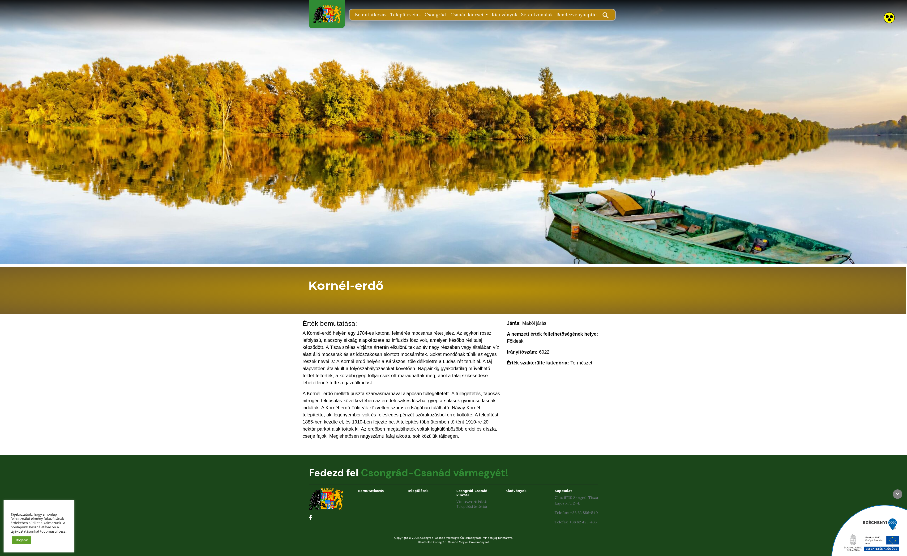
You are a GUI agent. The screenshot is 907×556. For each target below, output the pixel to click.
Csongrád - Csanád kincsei (454, 14)
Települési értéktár (471, 506)
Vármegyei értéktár (472, 501)
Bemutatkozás (370, 14)
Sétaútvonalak (537, 14)
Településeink (405, 14)
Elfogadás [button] (21, 540)
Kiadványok (504, 14)
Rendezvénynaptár (576, 14)
